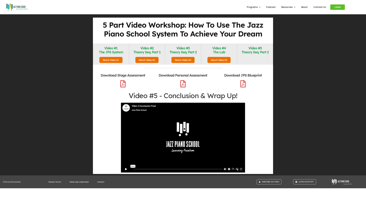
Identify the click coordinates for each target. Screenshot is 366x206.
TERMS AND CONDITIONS (79, 182)
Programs (252, 7)
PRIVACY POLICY (54, 182)
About (304, 7)
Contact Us (319, 7)
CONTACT (101, 182)
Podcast (271, 7)
